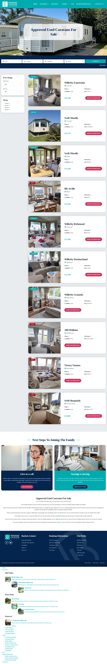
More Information (93, 98)
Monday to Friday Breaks (11, 644)
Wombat (32, 562)
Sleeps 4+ (7, 107)
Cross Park (79, 550)
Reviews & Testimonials (54, 542)
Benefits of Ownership (10, 660)
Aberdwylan (79, 545)
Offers (64, 4)
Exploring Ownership (26, 540)
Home (35, 4)
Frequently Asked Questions (28, 542)
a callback (62, 522)
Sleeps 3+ (7, 105)
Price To (5, 89)
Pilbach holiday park (81, 540)
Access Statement (53, 547)
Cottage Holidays (9, 631)
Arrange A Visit (80, 487)
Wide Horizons (80, 542)
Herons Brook (80, 547)
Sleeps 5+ (7, 109)
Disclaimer (102, 562)
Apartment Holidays (10, 633)
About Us (24, 547)
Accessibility (24, 545)
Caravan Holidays (9, 629)
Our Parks (43, 4)
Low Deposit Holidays (10, 637)
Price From (6, 81)
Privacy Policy (88, 562)
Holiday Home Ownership (11, 658)
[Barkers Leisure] (10, 4)
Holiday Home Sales (83, 4)
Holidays (54, 4)
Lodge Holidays (9, 627)
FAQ (72, 4)
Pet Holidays (8, 650)
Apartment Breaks (9, 639)
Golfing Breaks (9, 648)
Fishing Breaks (8, 641)
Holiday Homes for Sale (11, 656)
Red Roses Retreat (81, 552)
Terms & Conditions (53, 540)
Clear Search (103, 65)
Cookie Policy (95, 562)
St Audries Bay (80, 555)
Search (95, 61)
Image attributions (21, 562)
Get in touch (27, 487)
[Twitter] (11, 542)
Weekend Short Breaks (10, 642)
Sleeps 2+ (7, 103)
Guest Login (52, 550)
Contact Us (99, 4)
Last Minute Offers (9, 646)
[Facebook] (6, 542)
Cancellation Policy (53, 545)
